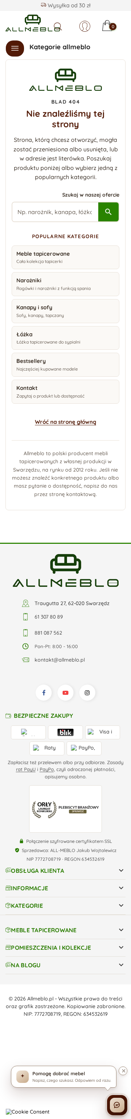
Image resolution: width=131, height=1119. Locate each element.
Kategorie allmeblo (59, 47)
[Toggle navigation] (15, 48)
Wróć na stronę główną (65, 421)
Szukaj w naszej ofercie (90, 194)
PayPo (47, 769)
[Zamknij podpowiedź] (123, 1070)
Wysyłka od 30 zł (68, 5)
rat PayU (26, 769)
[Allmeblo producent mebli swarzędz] (66, 570)
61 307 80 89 (49, 616)
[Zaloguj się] (85, 26)
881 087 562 (48, 633)
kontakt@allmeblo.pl (60, 660)
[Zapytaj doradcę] (117, 1105)
